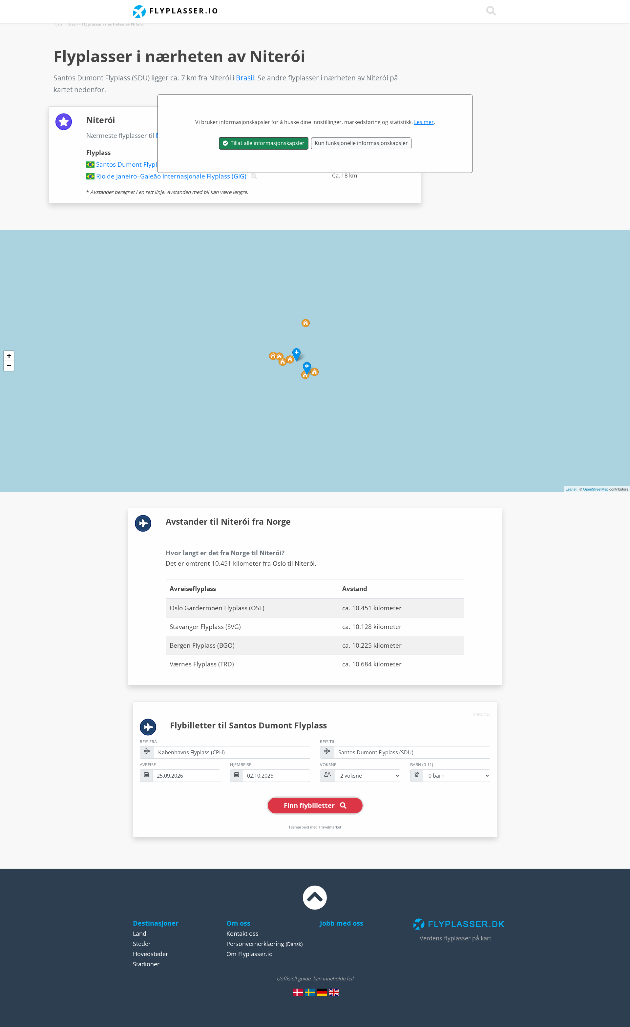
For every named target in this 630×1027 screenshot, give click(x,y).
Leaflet (571, 489)
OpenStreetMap (595, 489)
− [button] (9, 366)
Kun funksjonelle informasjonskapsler (361, 143)
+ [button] (9, 356)
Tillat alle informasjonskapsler (266, 143)
